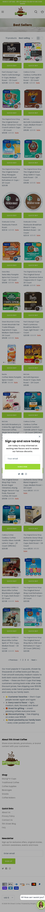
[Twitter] (19, 474)
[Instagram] (26, 474)
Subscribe (22, 467)
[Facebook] (22, 474)
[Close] (39, 436)
